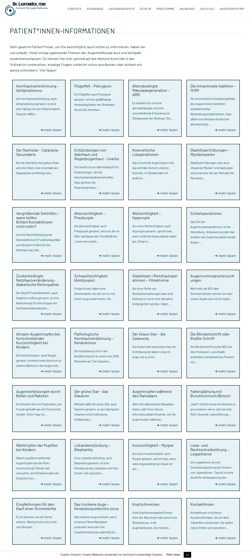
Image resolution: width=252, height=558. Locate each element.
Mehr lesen (173, 554)
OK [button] (187, 554)
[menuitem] (74, 9)
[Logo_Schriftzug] (26, 9)
